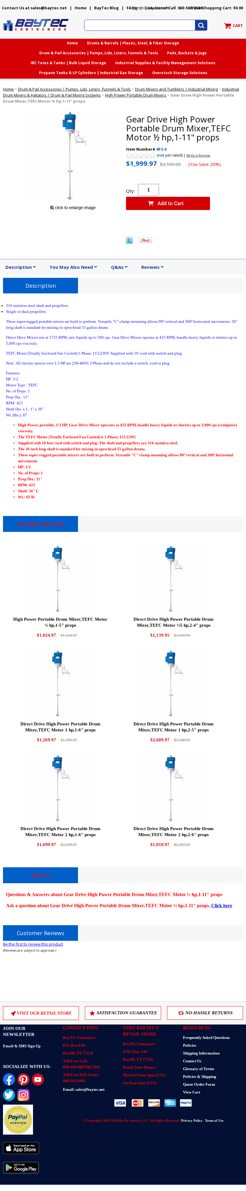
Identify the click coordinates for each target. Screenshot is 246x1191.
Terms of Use (214, 1120)
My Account (158, 7)
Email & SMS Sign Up (21, 1046)
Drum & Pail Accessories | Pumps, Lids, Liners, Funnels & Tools (98, 53)
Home (80, 7)
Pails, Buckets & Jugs (187, 53)
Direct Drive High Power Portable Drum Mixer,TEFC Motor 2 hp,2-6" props (174, 831)
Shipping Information (201, 1053)
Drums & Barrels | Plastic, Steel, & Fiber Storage (133, 43)
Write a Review (198, 155)
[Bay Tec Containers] (36, 32)
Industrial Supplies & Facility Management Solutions (165, 62)
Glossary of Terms (198, 1068)
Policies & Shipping (199, 1076)
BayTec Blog (106, 7)
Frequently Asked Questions (206, 1037)
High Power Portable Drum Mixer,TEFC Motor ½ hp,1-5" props (60, 622)
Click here (221, 905)
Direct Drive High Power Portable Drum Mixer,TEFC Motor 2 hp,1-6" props (60, 831)
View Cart (191, 1092)
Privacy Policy (191, 1120)
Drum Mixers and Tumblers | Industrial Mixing (176, 89)
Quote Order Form (199, 1084)
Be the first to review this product (33, 944)
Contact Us (192, 1061)
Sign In (138, 7)
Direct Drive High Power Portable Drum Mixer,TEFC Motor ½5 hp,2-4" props (174, 622)
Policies (189, 1045)
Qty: (130, 191)
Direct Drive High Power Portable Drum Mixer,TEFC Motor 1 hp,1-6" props (60, 727)
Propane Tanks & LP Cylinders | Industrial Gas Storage (91, 72)
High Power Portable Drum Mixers (135, 95)
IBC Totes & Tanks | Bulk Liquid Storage (68, 62)
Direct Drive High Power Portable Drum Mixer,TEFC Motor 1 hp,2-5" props (174, 727)
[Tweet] (129, 242)
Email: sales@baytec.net (83, 1089)
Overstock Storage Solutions (179, 72)
